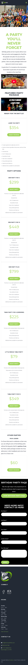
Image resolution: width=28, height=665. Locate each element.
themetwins (11, 660)
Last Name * (4, 520)
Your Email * (4, 529)
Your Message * (5, 548)
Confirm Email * (5, 538)
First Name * (4, 511)
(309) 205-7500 (5, 645)
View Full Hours (4, 631)
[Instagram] (9, 592)
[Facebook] (3, 592)
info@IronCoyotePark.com (8, 642)
